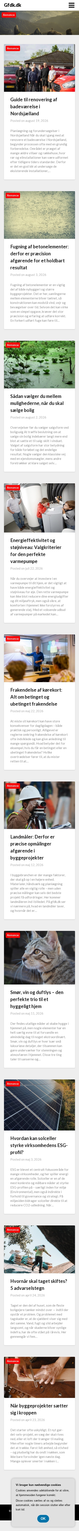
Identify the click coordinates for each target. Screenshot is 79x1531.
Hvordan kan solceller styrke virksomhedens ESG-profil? (39, 1145)
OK (43, 1518)
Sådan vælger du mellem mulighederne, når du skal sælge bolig (37, 403)
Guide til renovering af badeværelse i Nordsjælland (33, 106)
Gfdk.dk (12, 5)
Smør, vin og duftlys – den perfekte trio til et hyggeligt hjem (36, 999)
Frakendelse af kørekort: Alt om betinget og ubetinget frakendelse (36, 697)
